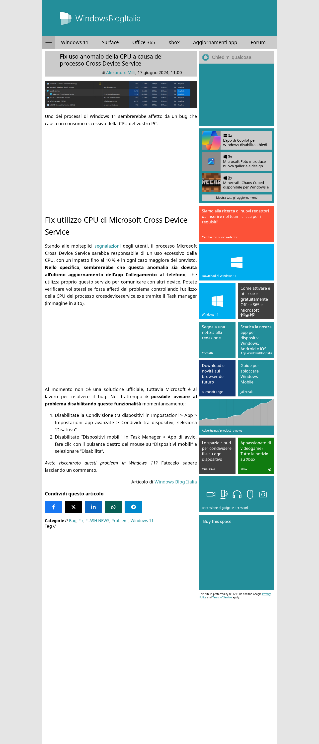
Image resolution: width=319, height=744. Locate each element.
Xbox (174, 42)
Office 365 (143, 42)
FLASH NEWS (97, 520)
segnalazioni (107, 246)
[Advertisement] (121, 166)
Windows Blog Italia (176, 482)
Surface (110, 42)
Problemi (120, 520)
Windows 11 (74, 42)
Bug (73, 520)
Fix (81, 520)
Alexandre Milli (120, 72)
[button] (48, 42)
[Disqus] (121, 676)
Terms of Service (222, 597)
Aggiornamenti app (215, 42)
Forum (258, 42)
